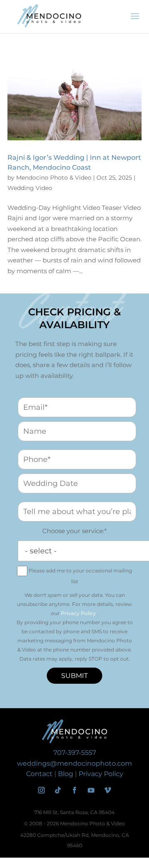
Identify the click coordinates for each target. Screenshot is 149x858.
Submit (74, 676)
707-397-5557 (74, 753)
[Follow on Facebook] (74, 790)
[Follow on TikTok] (58, 790)
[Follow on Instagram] (41, 790)
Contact (39, 774)
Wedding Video (29, 188)
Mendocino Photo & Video (53, 177)
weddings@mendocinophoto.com (74, 763)
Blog (65, 774)
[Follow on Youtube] (91, 790)
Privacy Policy (78, 613)
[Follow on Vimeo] (107, 790)
